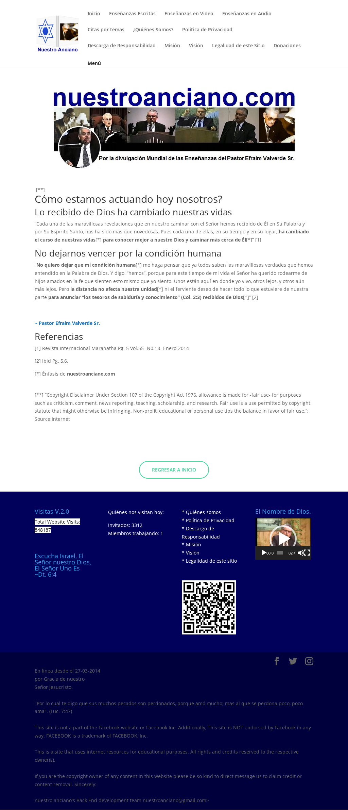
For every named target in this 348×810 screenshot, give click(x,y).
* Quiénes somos (201, 512)
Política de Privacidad (207, 30)
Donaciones (287, 46)
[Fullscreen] (306, 552)
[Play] (264, 552)
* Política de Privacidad (208, 520)
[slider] (280, 553)
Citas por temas (106, 30)
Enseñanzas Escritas (132, 14)
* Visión (190, 552)
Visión (196, 46)
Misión (172, 46)
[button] (283, 538)
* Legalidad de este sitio (209, 561)
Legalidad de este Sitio (238, 46)
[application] (283, 539)
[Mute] (300, 552)
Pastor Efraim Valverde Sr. (69, 323)
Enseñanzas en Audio (247, 14)
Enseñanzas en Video (188, 14)
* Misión (191, 544)
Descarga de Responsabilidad (122, 46)
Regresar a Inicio (174, 469)
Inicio (94, 14)
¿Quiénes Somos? (153, 30)
